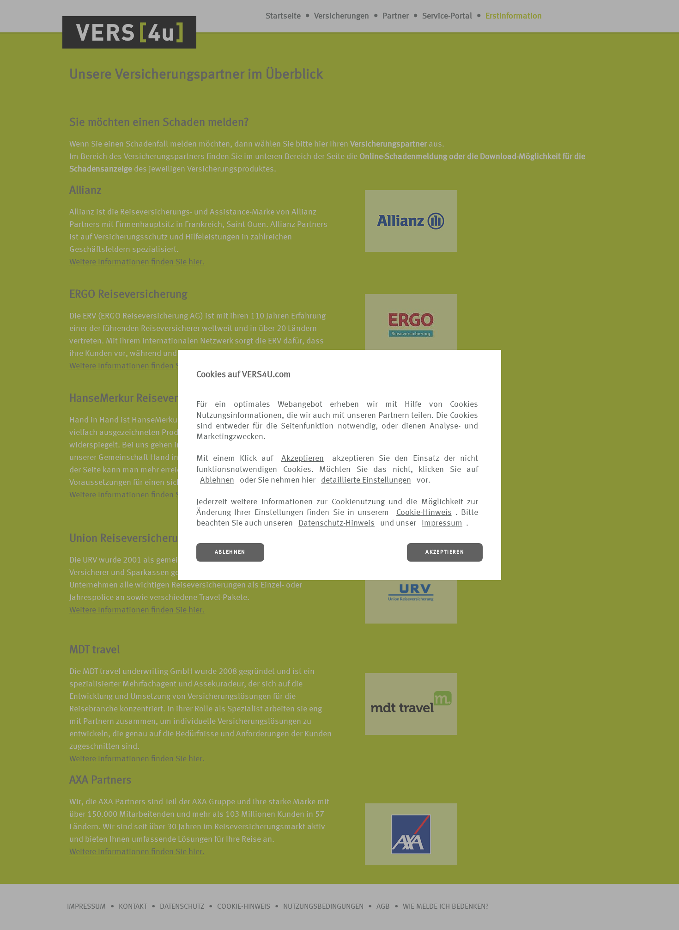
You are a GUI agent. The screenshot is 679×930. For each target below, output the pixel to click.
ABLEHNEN (230, 552)
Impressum (442, 523)
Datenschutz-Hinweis (336, 523)
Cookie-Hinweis (424, 512)
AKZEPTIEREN (444, 552)
